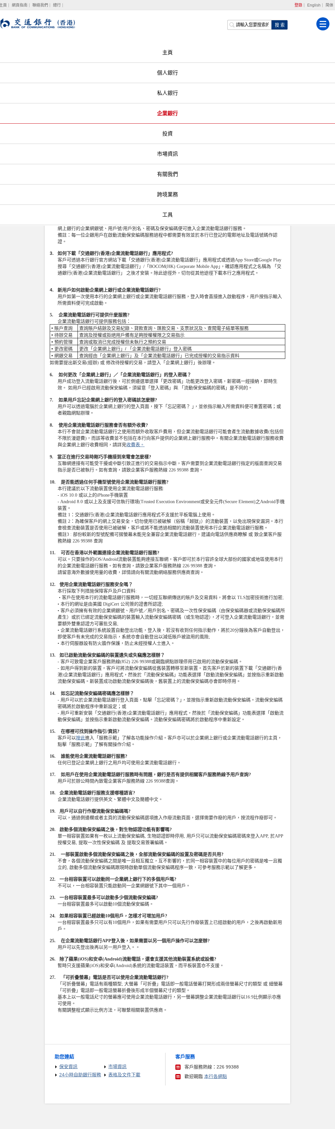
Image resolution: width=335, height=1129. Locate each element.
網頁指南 (19, 5)
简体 (329, 5)
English (314, 5)
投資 (167, 133)
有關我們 (167, 174)
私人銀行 (167, 93)
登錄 (298, 5)
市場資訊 (167, 154)
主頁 (167, 52)
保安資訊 (68, 1066)
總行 (57, 5)
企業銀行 (167, 113)
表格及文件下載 (124, 1074)
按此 (80, 737)
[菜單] (322, 23)
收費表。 (135, 444)
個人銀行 (167, 73)
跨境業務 (167, 194)
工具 (167, 215)
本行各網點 (215, 1076)
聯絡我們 (40, 5)
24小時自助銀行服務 (80, 1074)
